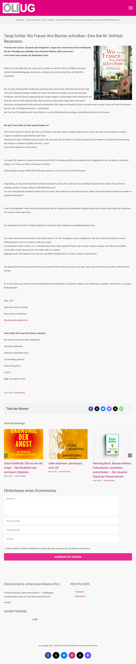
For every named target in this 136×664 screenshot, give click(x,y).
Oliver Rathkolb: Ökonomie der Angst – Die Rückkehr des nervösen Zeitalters (23, 468)
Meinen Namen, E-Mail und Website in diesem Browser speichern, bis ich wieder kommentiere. (48, 548)
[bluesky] (64, 655)
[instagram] (72, 655)
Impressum (79, 592)
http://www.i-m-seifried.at (15, 314)
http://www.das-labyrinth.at (16, 320)
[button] (6, 455)
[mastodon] (88, 655)
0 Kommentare (19, 393)
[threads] (80, 655)
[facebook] (48, 655)
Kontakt (7, 602)
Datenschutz (80, 596)
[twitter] (56, 655)
